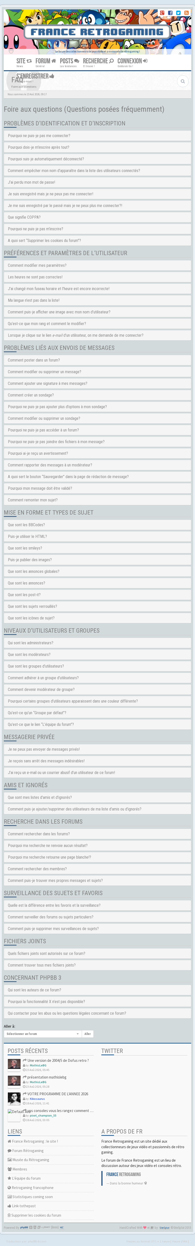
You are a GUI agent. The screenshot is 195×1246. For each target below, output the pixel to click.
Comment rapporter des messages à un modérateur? (50, 465)
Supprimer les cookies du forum (36, 1215)
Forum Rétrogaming (27, 1150)
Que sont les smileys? (25, 548)
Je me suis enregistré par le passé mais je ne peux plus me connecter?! (65, 205)
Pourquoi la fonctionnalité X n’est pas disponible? (46, 1001)
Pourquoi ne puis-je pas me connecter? (39, 135)
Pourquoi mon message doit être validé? (40, 488)
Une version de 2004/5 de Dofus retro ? (58, 1060)
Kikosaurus (37, 1099)
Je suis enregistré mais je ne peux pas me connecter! (50, 194)
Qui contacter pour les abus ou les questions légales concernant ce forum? (67, 1013)
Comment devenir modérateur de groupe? (41, 689)
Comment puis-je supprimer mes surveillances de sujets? (53, 928)
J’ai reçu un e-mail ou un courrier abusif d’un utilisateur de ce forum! (61, 772)
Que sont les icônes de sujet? (31, 618)
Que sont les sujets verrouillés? (32, 606)
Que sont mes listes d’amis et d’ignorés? (40, 797)
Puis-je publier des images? (30, 559)
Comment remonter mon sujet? (33, 500)
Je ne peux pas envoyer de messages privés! (44, 749)
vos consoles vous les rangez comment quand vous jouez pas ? (76, 1110)
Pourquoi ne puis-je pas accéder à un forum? (43, 430)
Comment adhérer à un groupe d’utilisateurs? (43, 677)
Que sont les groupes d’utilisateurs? (36, 666)
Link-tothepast (23, 1205)
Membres (19, 1169)
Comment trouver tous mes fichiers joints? (42, 965)
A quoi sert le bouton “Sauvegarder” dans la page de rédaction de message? (68, 476)
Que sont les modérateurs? (29, 654)
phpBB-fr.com (37, 1241)
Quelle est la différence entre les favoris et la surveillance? (54, 905)
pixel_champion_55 (43, 1115)
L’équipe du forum (26, 1178)
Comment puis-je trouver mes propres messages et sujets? (55, 880)
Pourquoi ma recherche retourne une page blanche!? (49, 857)
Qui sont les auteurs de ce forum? (34, 990)
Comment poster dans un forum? (34, 360)
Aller (88, 1034)
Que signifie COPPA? (24, 217)
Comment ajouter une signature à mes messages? (47, 383)
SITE (21, 61)
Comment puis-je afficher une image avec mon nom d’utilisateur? (59, 312)
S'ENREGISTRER (33, 76)
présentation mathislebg (47, 1077)
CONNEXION (130, 61)
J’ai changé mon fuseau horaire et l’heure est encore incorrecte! (58, 288)
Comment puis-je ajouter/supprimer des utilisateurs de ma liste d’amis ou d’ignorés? (74, 809)
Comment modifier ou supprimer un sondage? (44, 418)
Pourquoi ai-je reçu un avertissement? (38, 453)
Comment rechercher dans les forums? (39, 834)
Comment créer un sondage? (31, 395)
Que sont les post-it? (24, 594)
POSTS (67, 61)
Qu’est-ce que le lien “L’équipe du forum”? (41, 724)
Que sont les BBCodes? (26, 524)
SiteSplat (164, 1228)
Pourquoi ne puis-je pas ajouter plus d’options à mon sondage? (57, 406)
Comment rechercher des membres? (37, 868)
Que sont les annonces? (26, 583)
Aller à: (9, 1026)
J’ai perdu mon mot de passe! (31, 182)
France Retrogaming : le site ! (34, 1141)
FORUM (43, 61)
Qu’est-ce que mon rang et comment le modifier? (47, 323)
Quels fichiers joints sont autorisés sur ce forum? (46, 953)
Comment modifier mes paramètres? (37, 265)
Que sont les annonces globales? (33, 571)
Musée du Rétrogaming (30, 1159)
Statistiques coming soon (32, 1196)
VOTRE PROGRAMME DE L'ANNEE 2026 (57, 1093)
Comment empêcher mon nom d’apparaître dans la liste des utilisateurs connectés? (74, 170)
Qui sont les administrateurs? (30, 642)
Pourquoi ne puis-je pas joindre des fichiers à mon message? (56, 441)
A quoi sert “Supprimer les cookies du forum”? (44, 240)
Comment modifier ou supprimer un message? (44, 371)
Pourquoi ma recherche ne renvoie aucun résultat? (48, 845)
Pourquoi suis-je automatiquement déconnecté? (46, 159)
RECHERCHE (96, 61)
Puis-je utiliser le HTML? (27, 536)
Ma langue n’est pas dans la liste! (33, 300)
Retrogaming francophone (32, 1187)
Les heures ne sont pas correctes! (35, 277)
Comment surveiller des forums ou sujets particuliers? (50, 917)
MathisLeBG (38, 1065)
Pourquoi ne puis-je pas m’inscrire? (35, 228)
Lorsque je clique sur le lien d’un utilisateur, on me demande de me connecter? (75, 335)
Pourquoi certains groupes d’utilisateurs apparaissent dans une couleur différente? (73, 701)
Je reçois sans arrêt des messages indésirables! (46, 761)
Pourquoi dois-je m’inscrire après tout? (38, 147)
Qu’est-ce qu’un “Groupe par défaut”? (37, 712)
